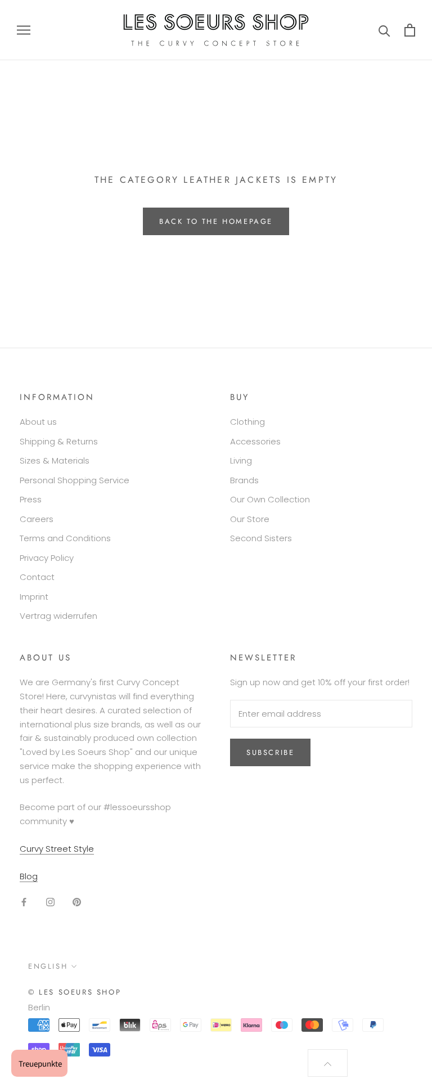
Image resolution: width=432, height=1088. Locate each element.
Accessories (255, 441)
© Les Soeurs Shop (74, 992)
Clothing (247, 422)
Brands (244, 480)
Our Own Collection (270, 499)
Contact (37, 577)
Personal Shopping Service (74, 480)
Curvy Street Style (57, 849)
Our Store (249, 519)
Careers (36, 519)
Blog (29, 876)
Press (31, 499)
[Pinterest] (77, 901)
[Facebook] (24, 901)
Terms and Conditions (65, 538)
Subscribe (270, 752)
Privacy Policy (47, 558)
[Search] (384, 30)
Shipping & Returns (59, 441)
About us (38, 422)
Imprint (34, 597)
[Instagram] (50, 901)
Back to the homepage (216, 221)
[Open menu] (23, 30)
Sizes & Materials (54, 460)
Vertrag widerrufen (58, 616)
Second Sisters (261, 538)
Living (241, 460)
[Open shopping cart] (409, 30)
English (48, 966)
